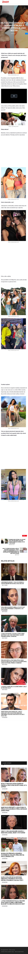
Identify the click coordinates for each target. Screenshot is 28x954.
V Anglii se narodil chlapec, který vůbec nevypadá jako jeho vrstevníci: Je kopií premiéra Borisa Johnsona (13, 635)
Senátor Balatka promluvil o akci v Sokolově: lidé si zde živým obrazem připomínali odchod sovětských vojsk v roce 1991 (12, 713)
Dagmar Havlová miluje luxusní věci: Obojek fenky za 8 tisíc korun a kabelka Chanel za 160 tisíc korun (17, 542)
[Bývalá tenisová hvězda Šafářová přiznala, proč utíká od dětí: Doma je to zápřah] (14, 775)
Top (14, 19)
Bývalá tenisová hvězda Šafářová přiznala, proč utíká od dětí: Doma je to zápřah (14, 785)
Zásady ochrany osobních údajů (7, 951)
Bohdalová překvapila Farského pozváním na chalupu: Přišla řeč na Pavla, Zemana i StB (12, 855)
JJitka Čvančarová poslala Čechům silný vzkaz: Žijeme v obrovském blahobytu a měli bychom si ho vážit (13, 902)
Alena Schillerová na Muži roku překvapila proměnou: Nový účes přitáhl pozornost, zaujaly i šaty (12, 878)
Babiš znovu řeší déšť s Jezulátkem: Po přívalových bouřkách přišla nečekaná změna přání (14, 809)
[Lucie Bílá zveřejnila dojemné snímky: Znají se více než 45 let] (14, 676)
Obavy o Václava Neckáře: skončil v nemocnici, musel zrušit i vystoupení (13, 832)
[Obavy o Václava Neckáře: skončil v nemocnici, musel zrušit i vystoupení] (14, 822)
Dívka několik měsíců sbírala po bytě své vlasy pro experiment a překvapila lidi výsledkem (13, 609)
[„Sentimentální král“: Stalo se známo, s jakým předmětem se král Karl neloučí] (14, 571)
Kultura (4, 792)
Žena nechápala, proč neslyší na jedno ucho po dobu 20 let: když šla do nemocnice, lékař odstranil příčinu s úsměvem (14, 662)
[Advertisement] (14, 151)
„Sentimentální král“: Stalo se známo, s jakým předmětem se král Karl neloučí (12, 583)
